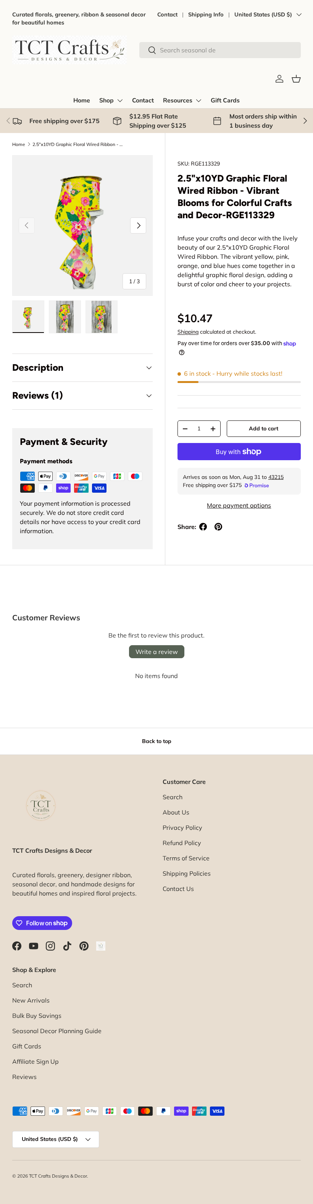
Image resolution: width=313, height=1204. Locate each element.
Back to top (156, 741)
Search (172, 797)
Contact (167, 14)
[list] (82, 225)
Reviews (24, 1077)
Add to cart (263, 428)
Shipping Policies (187, 873)
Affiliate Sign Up (35, 1061)
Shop (106, 100)
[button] (296, 78)
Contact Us (178, 888)
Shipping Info (206, 14)
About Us (176, 812)
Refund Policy (182, 843)
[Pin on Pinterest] (218, 526)
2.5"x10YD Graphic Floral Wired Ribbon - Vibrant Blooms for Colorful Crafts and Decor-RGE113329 (78, 144)
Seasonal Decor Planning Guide (57, 1031)
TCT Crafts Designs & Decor (58, 1176)
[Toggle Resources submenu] (198, 100)
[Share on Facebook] (203, 526)
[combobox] (220, 50)
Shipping (187, 331)
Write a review (157, 652)
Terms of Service (186, 858)
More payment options (239, 505)
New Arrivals (31, 1000)
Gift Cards (225, 100)
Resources (177, 100)
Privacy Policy (182, 827)
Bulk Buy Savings (36, 1015)
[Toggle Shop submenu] (119, 100)
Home (81, 100)
